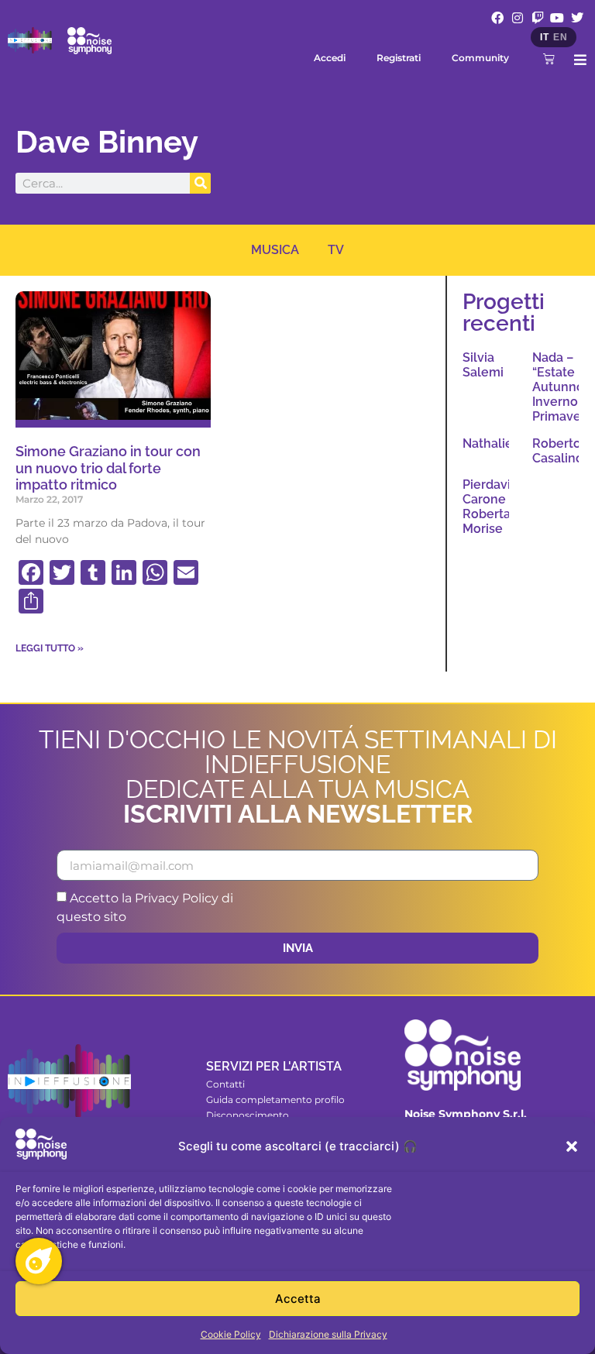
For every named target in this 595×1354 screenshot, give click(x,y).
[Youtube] (557, 18)
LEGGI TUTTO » (49, 648)
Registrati (399, 58)
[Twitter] (577, 18)
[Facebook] (498, 18)
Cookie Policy (231, 1334)
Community (480, 58)
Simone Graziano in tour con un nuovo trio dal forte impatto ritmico (108, 468)
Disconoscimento (247, 1115)
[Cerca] (200, 183)
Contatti (225, 1084)
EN (560, 37)
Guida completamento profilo (275, 1099)
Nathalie (488, 443)
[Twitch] (538, 18)
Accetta (298, 1298)
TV (336, 249)
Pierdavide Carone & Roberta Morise (494, 507)
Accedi (330, 58)
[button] (572, 1146)
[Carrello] (548, 58)
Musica (275, 249)
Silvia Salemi (483, 365)
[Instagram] (517, 18)
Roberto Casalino (557, 451)
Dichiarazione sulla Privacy (328, 1334)
